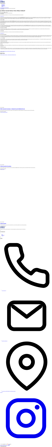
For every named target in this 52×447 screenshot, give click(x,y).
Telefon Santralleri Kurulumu (5, 166)
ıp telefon (1, 51)
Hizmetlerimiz (3, 4)
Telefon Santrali (3, 223)
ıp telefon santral (13, 51)
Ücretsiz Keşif (7, 7)
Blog (3, 8)
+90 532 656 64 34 (3, 7)
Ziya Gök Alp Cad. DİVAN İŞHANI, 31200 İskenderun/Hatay (9, 391)
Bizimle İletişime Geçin (3, 446)
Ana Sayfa (1, 8)
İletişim (2, 6)
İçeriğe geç (1, 0)
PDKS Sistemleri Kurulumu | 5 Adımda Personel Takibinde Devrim (12, 108)
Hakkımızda (3, 5)
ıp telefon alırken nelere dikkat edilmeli (7, 51)
